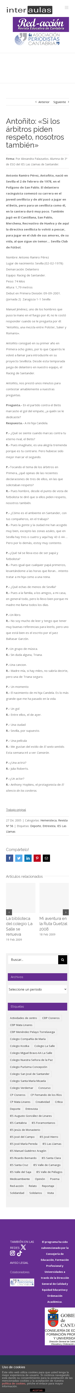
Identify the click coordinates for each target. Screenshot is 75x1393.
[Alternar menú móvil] (67, 7)
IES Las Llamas (52, 1144)
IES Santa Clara (51, 1158)
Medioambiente (20, 1179)
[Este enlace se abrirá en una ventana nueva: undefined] (37, 39)
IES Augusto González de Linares (31, 1116)
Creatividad (43, 1102)
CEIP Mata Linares (21, 1025)
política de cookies (13, 1383)
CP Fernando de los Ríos (46, 1095)
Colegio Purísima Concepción (28, 1067)
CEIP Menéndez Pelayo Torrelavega (32, 1032)
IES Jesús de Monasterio (25, 1130)
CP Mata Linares (20, 1102)
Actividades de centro (23, 1018)
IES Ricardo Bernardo (23, 1158)
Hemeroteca (48, 820)
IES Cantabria (18, 1123)
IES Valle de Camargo (47, 1165)
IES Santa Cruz (19, 1165)
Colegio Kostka (19, 1046)
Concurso (44, 1088)
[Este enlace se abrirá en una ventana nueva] (57, 1326)
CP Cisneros (17, 1095)
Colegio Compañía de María (28, 1039)
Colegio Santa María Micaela (28, 1081)
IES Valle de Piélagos (49, 1172)
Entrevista (49, 826)
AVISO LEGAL (19, 1263)
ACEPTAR (38, 1390)
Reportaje (48, 1186)
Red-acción (17, 1186)
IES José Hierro (49, 1137)
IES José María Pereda (23, 1144)
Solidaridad (17, 1193)
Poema (54, 1179)
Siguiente (59, 102)
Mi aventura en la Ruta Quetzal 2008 (53, 923)
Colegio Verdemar (21, 1088)
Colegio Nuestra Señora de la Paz (31, 1060)
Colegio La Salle (44, 1046)
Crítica (59, 1102)
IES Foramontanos (43, 1123)
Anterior (44, 102)
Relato (33, 1186)
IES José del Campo (22, 1137)
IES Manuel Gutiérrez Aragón (28, 1151)
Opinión (40, 1179)
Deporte (35, 826)
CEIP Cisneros (51, 1018)
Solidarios (35, 1193)
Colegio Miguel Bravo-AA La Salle (31, 1053)
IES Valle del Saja (20, 1172)
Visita (50, 1193)
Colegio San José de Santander (29, 1074)
